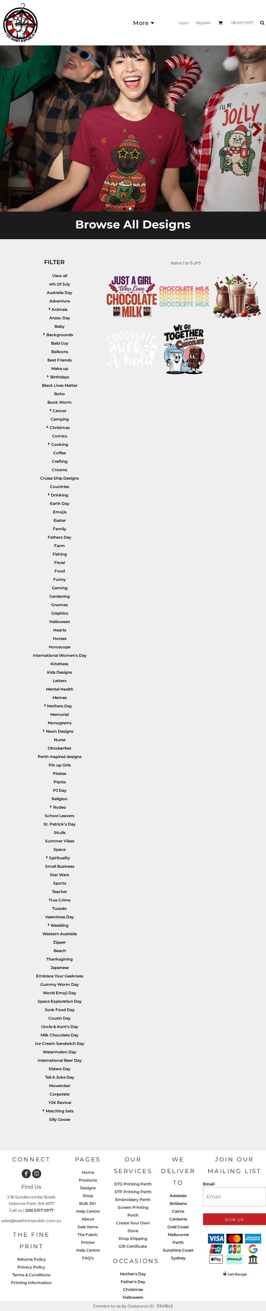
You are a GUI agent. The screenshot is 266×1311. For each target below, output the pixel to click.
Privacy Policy (31, 1267)
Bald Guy (59, 343)
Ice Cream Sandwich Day (59, 1043)
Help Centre (88, 1211)
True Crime (59, 900)
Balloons (59, 351)
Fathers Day (59, 537)
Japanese (60, 967)
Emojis (59, 511)
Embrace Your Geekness (59, 976)
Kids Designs (59, 672)
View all (59, 275)
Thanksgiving (59, 959)
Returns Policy (31, 1259)
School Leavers (59, 815)
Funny (59, 579)
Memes (60, 697)
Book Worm (59, 402)
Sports (59, 883)
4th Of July (59, 284)
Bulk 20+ (87, 1203)
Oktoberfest (59, 748)
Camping (60, 419)
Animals (59, 309)
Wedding (59, 925)
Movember (59, 1085)
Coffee (59, 452)
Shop (88, 1195)
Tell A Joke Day (59, 1077)
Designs (88, 1187)
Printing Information (31, 1282)
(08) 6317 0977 (39, 1210)
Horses (59, 638)
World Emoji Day (59, 992)
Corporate (59, 1094)
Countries (59, 486)
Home (88, 1172)
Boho (59, 393)
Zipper (59, 942)
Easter (60, 520)
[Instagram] (36, 1173)
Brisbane (178, 1203)
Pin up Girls (60, 765)
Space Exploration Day (60, 1001)
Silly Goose (59, 1119)
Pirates (59, 773)
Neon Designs (59, 731)
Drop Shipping (133, 1238)
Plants (60, 781)
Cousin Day (59, 1018)
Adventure (59, 301)
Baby (59, 326)
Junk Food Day (60, 1009)
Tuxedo (59, 908)
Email (209, 1184)
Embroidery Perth (133, 1199)
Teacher (59, 891)
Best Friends (59, 360)
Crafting (59, 461)
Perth (178, 1242)
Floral (59, 562)
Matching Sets (60, 1111)
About (88, 1219)
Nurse (60, 739)
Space (60, 849)
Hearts (59, 630)
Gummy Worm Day (59, 984)
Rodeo (59, 807)
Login (183, 22)
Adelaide (178, 1195)
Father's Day (133, 1281)
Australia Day (59, 292)
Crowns (59, 469)
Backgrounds (59, 334)
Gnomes (59, 604)
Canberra (178, 1219)
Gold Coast (178, 1226)
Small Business (59, 866)
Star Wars (59, 874)
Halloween (59, 621)
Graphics (59, 613)
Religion (59, 798)
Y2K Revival (59, 1102)
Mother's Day (133, 1273)
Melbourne (178, 1234)
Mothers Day (59, 706)
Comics (59, 436)
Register (203, 22)
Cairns (178, 1211)
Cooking (59, 444)
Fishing (60, 554)
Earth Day (59, 503)
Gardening (59, 596)
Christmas (60, 427)
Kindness (59, 663)
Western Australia (59, 933)
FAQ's (88, 1258)
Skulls (60, 832)
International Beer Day (60, 1060)
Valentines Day (59, 916)
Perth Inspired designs (59, 756)
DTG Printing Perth (132, 1184)
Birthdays (59, 376)
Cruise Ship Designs (59, 478)
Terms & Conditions (31, 1274)
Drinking (59, 495)
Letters (59, 680)
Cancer (59, 410)
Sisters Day (59, 1068)
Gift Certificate (133, 1246)
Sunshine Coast (178, 1250)
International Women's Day (60, 655)
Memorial (59, 714)
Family (59, 528)
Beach (60, 950)
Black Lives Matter (60, 385)
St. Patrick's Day (59, 824)
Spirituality (59, 857)
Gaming (59, 587)
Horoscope (59, 646)
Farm (59, 545)
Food (59, 571)
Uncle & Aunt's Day (59, 1026)
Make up (59, 368)
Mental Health (59, 689)
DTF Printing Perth (133, 1191)
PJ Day (59, 790)
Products (88, 1180)
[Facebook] (26, 1173)
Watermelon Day (59, 1051)
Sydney (178, 1258)
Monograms (59, 722)
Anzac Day (59, 317)
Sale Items (88, 1226)
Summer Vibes (59, 841)
